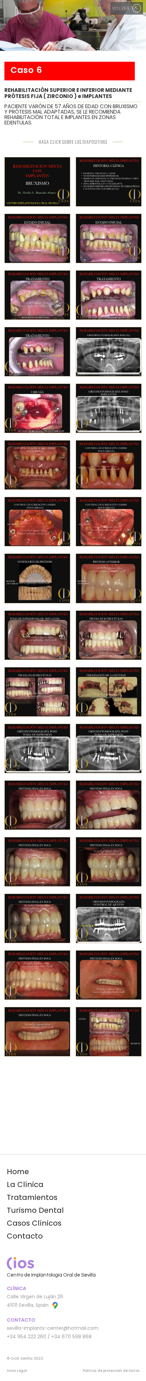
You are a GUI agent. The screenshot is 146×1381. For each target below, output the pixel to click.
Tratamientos (32, 1197)
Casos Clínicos (34, 1223)
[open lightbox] (37, 182)
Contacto (25, 1236)
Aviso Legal (17, 1370)
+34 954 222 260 (26, 1336)
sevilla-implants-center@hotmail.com (52, 1328)
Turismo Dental (35, 1210)
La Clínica (25, 1184)
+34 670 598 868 (71, 1336)
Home (18, 1171)
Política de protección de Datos (111, 1370)
